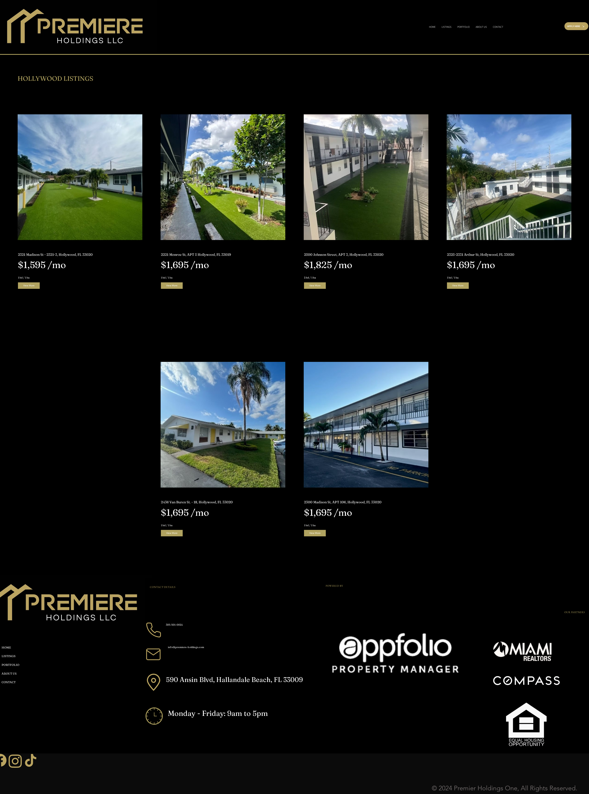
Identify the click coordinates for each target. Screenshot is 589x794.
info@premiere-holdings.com (186, 647)
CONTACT (9, 682)
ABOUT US (9, 673)
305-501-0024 (174, 624)
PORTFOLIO (10, 665)
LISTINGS (8, 656)
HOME (6, 647)
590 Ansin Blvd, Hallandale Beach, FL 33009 (234, 680)
